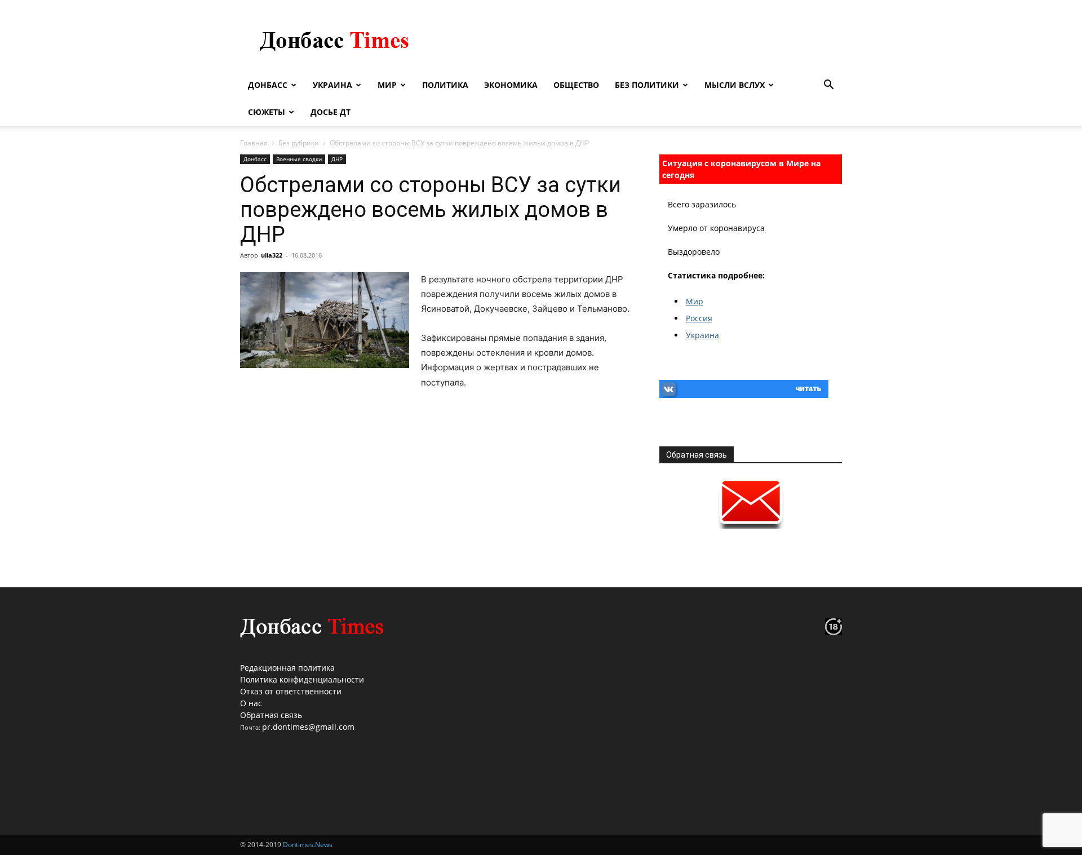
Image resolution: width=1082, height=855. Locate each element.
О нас (251, 703)
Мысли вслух (734, 84)
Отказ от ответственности (291, 691)
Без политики (647, 84)
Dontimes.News (307, 844)
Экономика (511, 84)
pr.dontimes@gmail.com (308, 726)
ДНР (337, 159)
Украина (332, 84)
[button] (828, 86)
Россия (699, 318)
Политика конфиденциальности (302, 679)
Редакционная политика (287, 667)
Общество (576, 84)
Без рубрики (298, 143)
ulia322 (271, 255)
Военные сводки (299, 159)
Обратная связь (271, 715)
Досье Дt (331, 112)
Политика (445, 84)
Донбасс (267, 84)
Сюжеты (266, 112)
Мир (387, 84)
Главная (254, 143)
